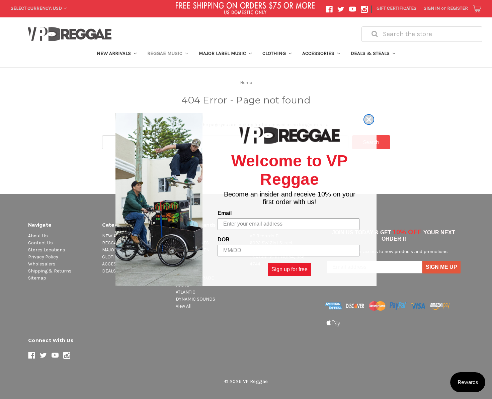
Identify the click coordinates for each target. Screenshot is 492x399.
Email (225, 213)
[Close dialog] (369, 119)
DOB (224, 239)
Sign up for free (289, 269)
